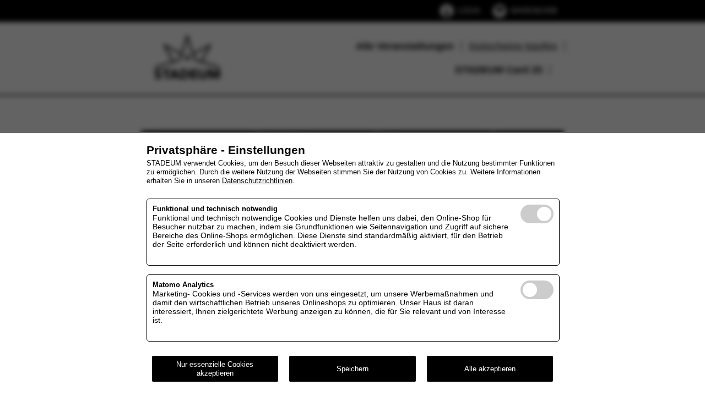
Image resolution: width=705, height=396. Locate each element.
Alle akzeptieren (490, 369)
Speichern (352, 369)
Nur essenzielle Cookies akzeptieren (214, 368)
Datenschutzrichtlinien (257, 181)
